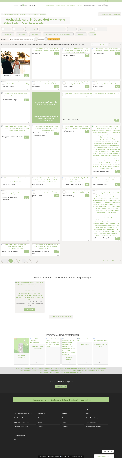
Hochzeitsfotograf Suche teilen (111, 260)
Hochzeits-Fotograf (30, 290)
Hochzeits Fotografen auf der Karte (23, 409)
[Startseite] (2, 14)
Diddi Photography (68, 196)
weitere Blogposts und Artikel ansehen (61, 316)
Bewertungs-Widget (20, 435)
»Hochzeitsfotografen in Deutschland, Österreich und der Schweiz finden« (61, 400)
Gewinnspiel (65, 426)
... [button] (23, 261)
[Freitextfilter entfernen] (104, 5)
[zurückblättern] (36, 50)
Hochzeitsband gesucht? (40, 1)
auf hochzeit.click (62, 386)
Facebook (64, 409)
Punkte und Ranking (19, 431)
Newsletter (65, 431)
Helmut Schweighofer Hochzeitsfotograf (37, 347)
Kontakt (41, 426)
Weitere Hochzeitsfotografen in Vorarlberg (71, 372)
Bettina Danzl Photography (21, 356)
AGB (87, 413)
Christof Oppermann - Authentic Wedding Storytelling (42, 134)
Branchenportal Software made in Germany (49, 456)
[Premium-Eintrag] (105, 335)
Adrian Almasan (53, 350)
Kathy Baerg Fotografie (100, 184)
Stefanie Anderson (98, 53)
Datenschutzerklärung (92, 417)
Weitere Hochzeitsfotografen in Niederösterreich (29, 368)
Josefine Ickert (85, 344)
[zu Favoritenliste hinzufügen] (3, 49)
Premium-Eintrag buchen (21, 426)
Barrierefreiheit (108, 451)
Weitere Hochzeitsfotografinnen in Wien (53, 368)
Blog (63, 417)
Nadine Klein (36, 86)
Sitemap (40, 422)
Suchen (107, 5)
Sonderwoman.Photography (10, 251)
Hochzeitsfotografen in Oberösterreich (75, 368)
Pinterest (64, 413)
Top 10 (64, 422)
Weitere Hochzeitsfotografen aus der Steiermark (36, 370)
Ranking (40, 417)
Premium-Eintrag (42, 413)
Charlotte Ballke (68, 86)
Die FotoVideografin (69, 131)
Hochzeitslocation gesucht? (23, 1)
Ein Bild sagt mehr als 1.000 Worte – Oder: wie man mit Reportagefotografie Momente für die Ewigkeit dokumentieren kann (29, 296)
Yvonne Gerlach (98, 86)
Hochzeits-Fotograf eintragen (21, 422)
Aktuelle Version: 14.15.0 (77, 456)
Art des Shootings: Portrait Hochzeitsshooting (21, 39)
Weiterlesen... (30, 309)
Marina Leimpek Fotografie (101, 238)
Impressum (89, 409)
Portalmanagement (91, 422)
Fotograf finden (50, 5)
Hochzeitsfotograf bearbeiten (93, 426)
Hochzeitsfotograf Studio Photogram (9, 199)
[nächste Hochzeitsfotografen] (34, 261)
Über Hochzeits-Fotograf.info (21, 417)
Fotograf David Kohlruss (69, 358)
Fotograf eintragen (60, 5)
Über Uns (79, 5)
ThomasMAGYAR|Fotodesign (100, 345)
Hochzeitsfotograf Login (98, 1)
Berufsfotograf (19, 29)
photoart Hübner (37, 196)
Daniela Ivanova (37, 53)
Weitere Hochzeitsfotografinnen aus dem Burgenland (65, 370)
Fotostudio (7, 29)
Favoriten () (105, 456)
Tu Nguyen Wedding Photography (12, 137)
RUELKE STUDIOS (69, 55)
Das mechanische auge (9, 100)
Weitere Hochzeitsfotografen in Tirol (89, 370)
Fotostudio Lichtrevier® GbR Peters (41, 252)
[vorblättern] (56, 50)
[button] (5, 261)
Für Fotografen (71, 5)
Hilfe (106, 1)
